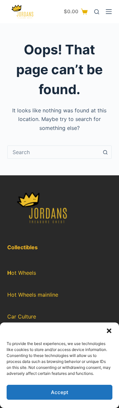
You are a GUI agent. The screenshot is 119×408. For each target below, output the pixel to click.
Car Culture (21, 316)
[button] (109, 330)
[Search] (96, 11)
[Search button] (105, 152)
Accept (59, 392)
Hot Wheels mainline (32, 294)
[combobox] (53, 152)
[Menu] (109, 12)
